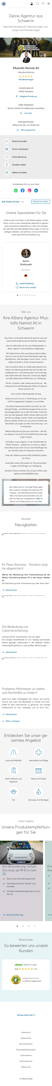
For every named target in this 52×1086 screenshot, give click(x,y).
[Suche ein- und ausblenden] (37, 4)
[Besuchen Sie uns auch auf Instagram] (29, 190)
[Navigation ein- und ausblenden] (48, 4)
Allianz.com (26, 1067)
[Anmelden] (43, 4)
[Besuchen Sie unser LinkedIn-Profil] (36, 190)
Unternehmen (26, 1055)
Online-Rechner (26, 1061)
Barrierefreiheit (26, 1044)
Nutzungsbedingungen (26, 1050)
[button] (26, 57)
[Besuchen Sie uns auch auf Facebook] (23, 190)
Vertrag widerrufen (25, 1015)
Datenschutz (26, 1038)
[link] (15, 157)
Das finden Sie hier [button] (11, 201)
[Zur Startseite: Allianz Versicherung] (4, 4)
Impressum (26, 1032)
